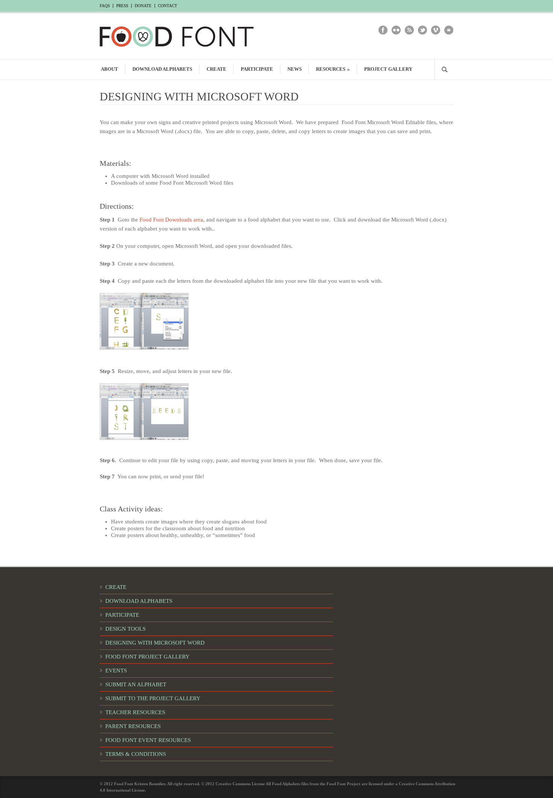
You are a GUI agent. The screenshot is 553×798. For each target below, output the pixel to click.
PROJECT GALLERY (388, 69)
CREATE (216, 69)
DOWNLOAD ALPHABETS (162, 69)
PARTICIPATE (257, 69)
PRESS (122, 6)
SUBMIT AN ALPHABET (135, 684)
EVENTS (116, 671)
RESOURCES (333, 69)
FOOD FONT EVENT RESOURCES (148, 740)
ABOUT (109, 69)
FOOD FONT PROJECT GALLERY (147, 657)
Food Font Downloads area (171, 220)
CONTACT (167, 6)
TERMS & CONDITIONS (135, 754)
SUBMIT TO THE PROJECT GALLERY (153, 698)
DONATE (143, 6)
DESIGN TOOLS (125, 629)
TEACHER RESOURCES (135, 712)
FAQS (105, 6)
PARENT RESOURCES (133, 726)
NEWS (294, 69)
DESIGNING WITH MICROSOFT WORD (155, 643)
